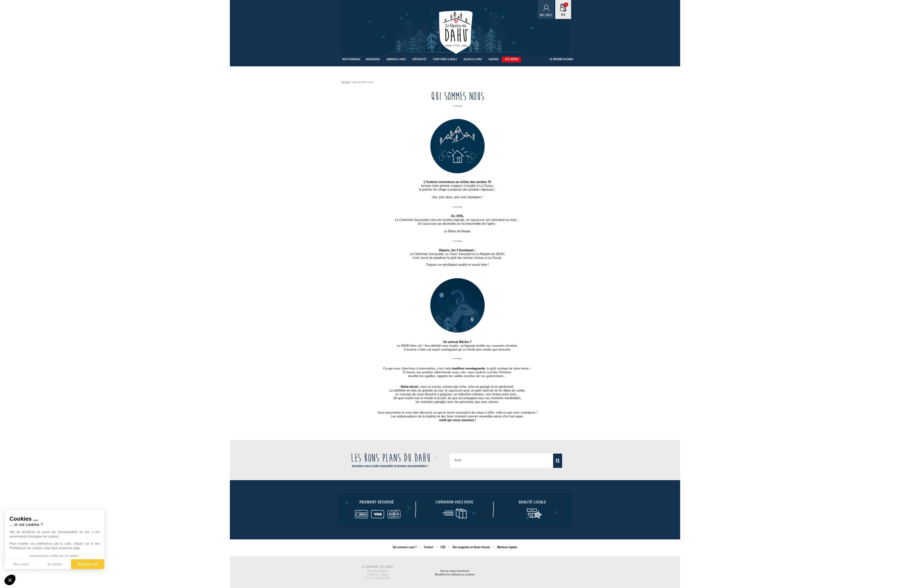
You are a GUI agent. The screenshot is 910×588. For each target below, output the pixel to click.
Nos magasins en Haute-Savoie (471, 547)
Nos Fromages (351, 59)
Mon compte (546, 15)
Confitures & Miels (445, 59)
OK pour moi (87, 564)
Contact (428, 547)
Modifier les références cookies (455, 574)
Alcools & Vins (473, 59)
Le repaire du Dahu (561, 59)
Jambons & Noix (396, 59)
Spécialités (419, 59)
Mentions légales (507, 547)
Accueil (345, 82)
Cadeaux (493, 59)
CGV (443, 547)
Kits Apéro (511, 59)
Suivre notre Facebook (454, 571)
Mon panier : (560, 14)
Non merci (21, 564)
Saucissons (373, 59)
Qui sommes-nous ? (405, 547)
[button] (10, 580)
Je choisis (54, 564)
